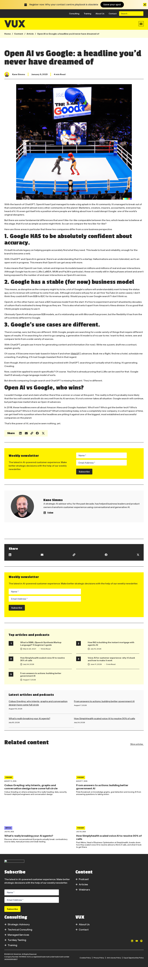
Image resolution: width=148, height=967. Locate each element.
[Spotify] (141, 941)
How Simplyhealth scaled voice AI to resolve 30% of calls (104, 718)
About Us (100, 13)
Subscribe (84, 471)
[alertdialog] (74, 4)
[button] (141, 23)
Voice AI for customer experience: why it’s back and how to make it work (111, 659)
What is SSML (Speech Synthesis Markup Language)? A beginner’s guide (40, 643)
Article (30, 33)
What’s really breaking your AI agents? (29, 718)
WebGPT (76, 353)
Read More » (14, 712)
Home (7, 33)
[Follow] (44, 512)
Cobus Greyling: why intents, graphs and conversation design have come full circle (31, 787)
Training (87, 13)
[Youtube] (136, 941)
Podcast (8, 777)
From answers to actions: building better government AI (104, 701)
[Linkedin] (132, 941)
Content (18, 33)
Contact (113, 13)
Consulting (74, 13)
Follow (50, 512)
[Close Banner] (145, 4)
